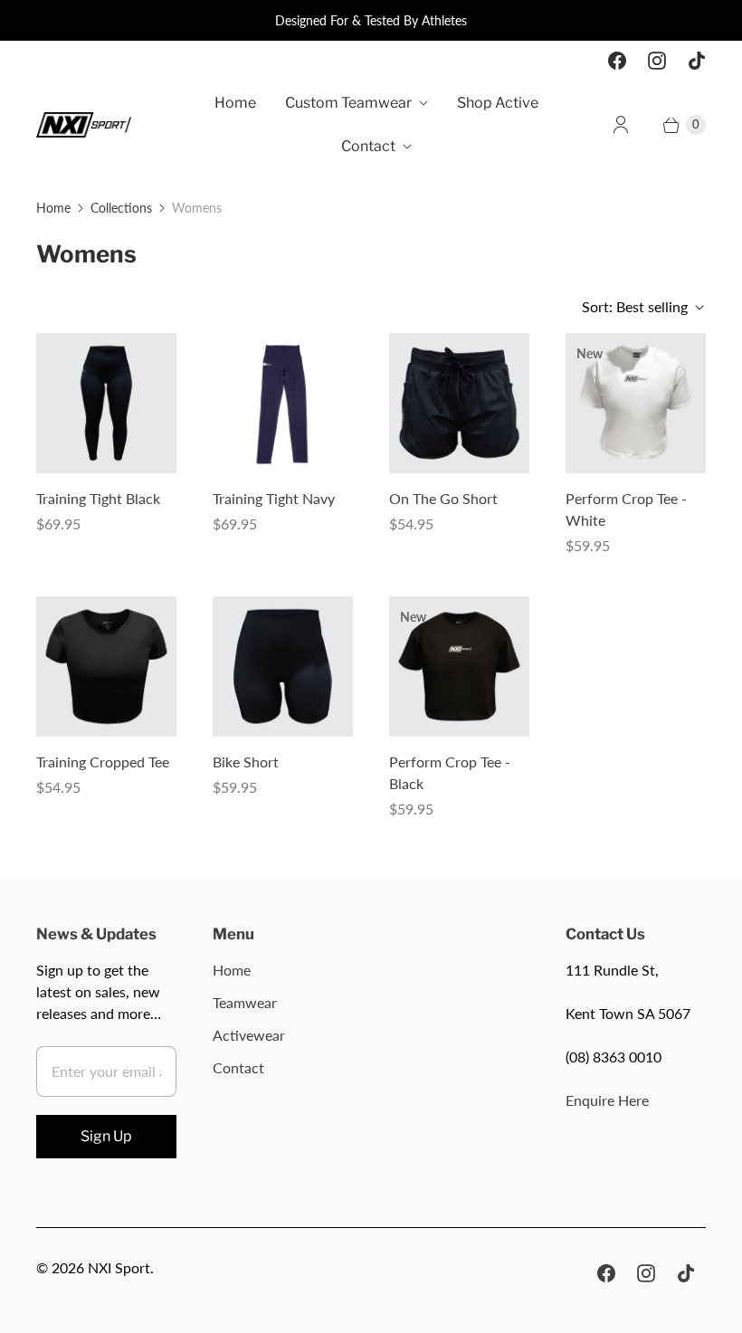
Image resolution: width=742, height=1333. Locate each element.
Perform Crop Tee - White (626, 509)
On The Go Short (443, 498)
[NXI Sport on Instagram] (657, 61)
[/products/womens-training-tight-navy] (283, 403)
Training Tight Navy (274, 498)
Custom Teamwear (348, 102)
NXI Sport (119, 1267)
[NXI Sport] (83, 125)
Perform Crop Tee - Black (449, 772)
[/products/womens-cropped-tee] (106, 666)
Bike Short (246, 761)
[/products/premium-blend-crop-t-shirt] (459, 666)
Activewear (249, 1034)
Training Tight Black (98, 498)
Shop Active (497, 102)
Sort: (635, 306)
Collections (121, 207)
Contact (368, 146)
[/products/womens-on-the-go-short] (459, 403)
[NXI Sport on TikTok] (697, 61)
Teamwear (245, 1002)
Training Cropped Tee (102, 761)
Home (235, 102)
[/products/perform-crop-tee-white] (636, 403)
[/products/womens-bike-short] (283, 666)
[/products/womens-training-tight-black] (106, 403)
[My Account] (620, 125)
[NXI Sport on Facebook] (617, 61)
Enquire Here (607, 1100)
